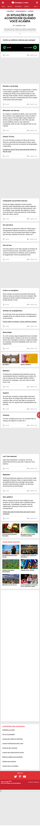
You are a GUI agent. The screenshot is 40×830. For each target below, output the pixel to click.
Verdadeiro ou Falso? (8, 730)
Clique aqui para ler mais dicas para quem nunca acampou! (19, 513)
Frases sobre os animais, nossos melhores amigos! (20, 321)
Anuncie (36, 782)
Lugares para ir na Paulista (10, 766)
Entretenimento (21, 11)
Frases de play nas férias (9, 748)
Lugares (30, 11)
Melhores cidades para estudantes (12, 757)
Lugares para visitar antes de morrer (13, 752)
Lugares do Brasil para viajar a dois (12, 743)
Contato (30, 782)
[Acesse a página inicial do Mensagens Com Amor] (20, 2)
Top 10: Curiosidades (8, 734)
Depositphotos (17, 783)
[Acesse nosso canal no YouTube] (24, 776)
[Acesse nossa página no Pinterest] (20, 776)
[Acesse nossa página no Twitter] (15, 776)
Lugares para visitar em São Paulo (12, 739)
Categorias (10, 11)
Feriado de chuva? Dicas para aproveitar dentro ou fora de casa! (19, 150)
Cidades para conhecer (9, 761)
